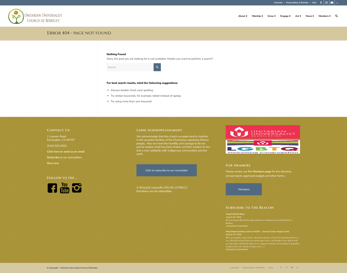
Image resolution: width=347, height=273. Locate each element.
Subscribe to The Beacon (250, 207)
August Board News (235, 214)
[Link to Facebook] (321, 2)
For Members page (259, 171)
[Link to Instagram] (326, 2)
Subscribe (53, 157)
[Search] (336, 16)
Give (314, 2)
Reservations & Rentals (297, 2)
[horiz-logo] (35, 16)
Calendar (278, 2)
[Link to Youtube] (332, 2)
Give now (53, 163)
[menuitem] (278, 3)
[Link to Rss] (337, 2)
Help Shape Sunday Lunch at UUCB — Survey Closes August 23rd (257, 231)
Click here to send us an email (66, 151)
